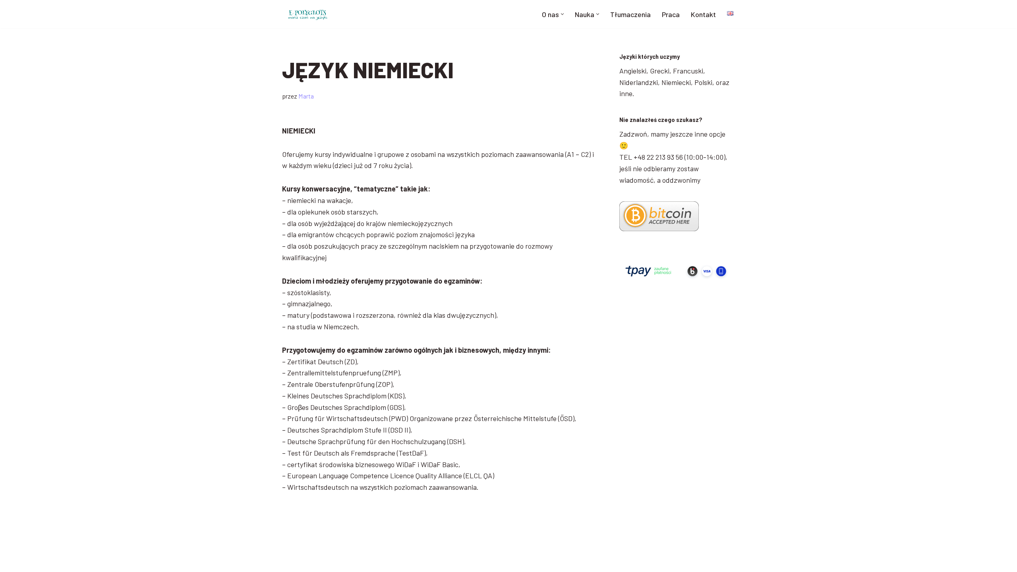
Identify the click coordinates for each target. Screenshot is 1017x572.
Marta (306, 96)
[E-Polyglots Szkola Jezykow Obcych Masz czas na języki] (308, 14)
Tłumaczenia (630, 14)
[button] (562, 14)
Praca (671, 14)
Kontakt (703, 14)
